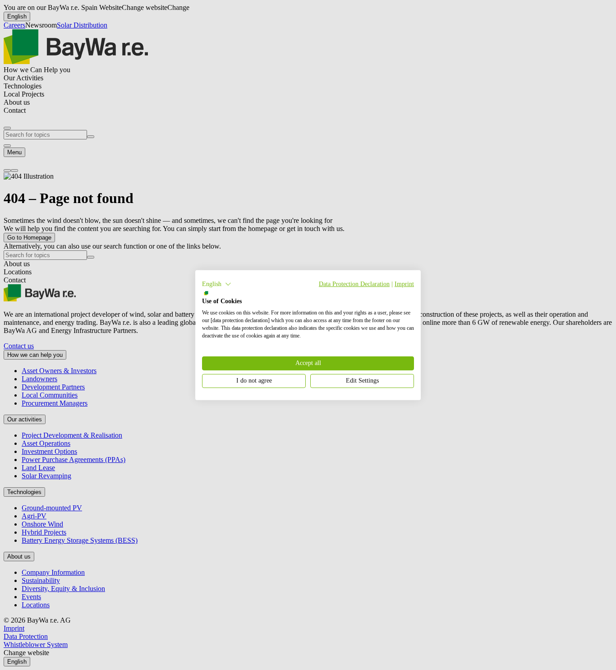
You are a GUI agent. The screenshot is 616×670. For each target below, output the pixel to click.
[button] (216, 283)
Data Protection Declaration (354, 283)
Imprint (404, 283)
